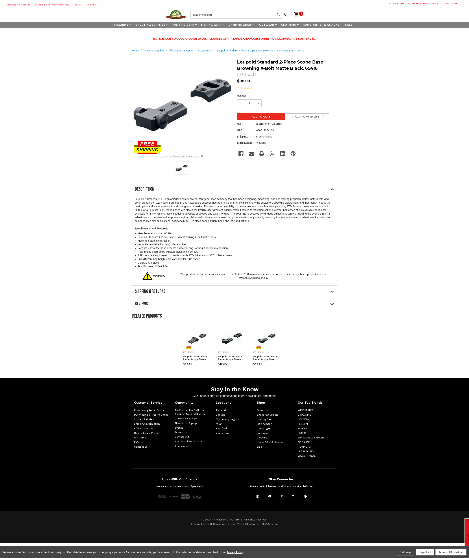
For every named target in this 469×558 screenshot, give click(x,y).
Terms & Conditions (214, 524)
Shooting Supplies (150, 24)
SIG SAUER (304, 442)
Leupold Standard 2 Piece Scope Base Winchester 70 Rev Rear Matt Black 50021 (266, 358)
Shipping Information (147, 423)
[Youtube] (270, 496)
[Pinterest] (293, 153)
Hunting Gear (183, 24)
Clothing (288, 24)
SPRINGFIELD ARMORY (311, 437)
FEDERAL (303, 423)
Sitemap (195, 524)
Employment (182, 446)
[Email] (251, 153)
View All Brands (307, 455)
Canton (220, 414)
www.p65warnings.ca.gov (253, 277)
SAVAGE (302, 428)
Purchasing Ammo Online (149, 410)
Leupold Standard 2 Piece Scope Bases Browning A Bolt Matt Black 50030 (196, 358)
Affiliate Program (144, 428)
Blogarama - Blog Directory (262, 524)
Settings (405, 552)
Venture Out (182, 436)
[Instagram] (293, 496)
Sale (348, 24)
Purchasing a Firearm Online (151, 414)
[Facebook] (241, 153)
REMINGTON (305, 446)
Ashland (221, 410)
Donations (181, 432)
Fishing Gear (211, 24)
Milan (219, 423)
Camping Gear (239, 24)
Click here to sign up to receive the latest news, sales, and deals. (234, 395)
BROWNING (304, 414)
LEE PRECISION (306, 451)
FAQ (136, 442)
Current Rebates (144, 419)
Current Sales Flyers (187, 418)
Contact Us (141, 446)
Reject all (425, 552)
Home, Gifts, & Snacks (321, 24)
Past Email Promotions (189, 441)
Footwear (266, 24)
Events (179, 427)
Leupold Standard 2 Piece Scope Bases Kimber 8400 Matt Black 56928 (230, 358)
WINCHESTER (305, 410)
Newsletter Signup (186, 423)
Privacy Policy (236, 524)
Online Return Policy (146, 433)
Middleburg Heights (227, 419)
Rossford (221, 428)
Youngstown (223, 433)
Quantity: (241, 95)
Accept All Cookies (451, 552)
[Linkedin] (283, 153)
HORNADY (303, 419)
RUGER (302, 433)
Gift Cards (140, 437)
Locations (223, 402)
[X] (272, 153)
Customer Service (148, 402)
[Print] (262, 153)
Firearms (121, 24)
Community (184, 402)
